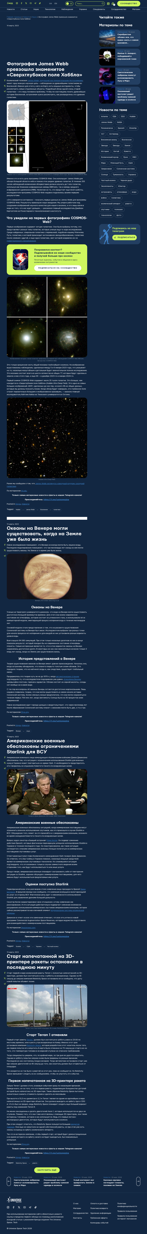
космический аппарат (110, 204)
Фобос (17, 1184)
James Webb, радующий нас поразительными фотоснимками (55, 81)
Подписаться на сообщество (57, 268)
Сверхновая (106, 169)
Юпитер (121, 186)
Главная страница (14, 17)
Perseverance (107, 128)
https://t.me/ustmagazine (56, 936)
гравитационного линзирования (21, 241)
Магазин (136, 9)
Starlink (18, 946)
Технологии (50, 9)
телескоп (118, 209)
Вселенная (44, 509)
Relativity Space (34, 1045)
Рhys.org (25, 712)
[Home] (10, 3)
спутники (105, 209)
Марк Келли (52, 840)
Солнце (104, 175)
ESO (123, 117)
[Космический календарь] (108, 3)
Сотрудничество (118, 9)
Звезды (116, 146)
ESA (114, 117)
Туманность (118, 175)
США (28, 946)
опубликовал (50, 1179)
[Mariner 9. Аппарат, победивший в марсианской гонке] (107, 57)
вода (28, 731)
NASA (119, 122)
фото (118, 215)
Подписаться (126, 237)
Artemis (104, 117)
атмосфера (122, 192)
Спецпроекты (99, 9)
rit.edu (24, 491)
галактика (57, 509)
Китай (116, 151)
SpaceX (121, 128)
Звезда (104, 146)
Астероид (113, 134)
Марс (103, 163)
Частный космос (52, 946)
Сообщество (128, 4)
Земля (127, 146)
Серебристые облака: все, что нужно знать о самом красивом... (128, 39)
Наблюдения (67, 9)
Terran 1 (30, 1040)
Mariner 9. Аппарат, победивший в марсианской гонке (127, 56)
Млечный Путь (117, 163)
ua (50, 4)
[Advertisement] (47, 46)
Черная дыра (126, 180)
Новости (11, 9)
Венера (18, 731)
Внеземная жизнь (109, 140)
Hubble (18, 509)
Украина (83, 9)
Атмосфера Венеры (72, 679)
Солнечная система (126, 169)
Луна (125, 157)
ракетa (34, 1163)
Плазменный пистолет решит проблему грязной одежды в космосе (127, 95)
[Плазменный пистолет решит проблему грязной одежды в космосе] (107, 95)
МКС (134, 157)
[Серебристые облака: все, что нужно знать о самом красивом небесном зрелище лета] (107, 38)
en (55, 4)
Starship (132, 128)
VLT (102, 134)
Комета (127, 151)
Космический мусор (109, 157)
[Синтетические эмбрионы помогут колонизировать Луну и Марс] (107, 76)
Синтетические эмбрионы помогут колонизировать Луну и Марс (127, 77)
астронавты (106, 192)
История (105, 151)
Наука (36, 9)
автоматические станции (67, 677)
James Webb (30, 509)
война (103, 198)
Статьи (24, 9)
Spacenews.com (28, 928)
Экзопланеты (107, 186)
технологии (106, 215)
